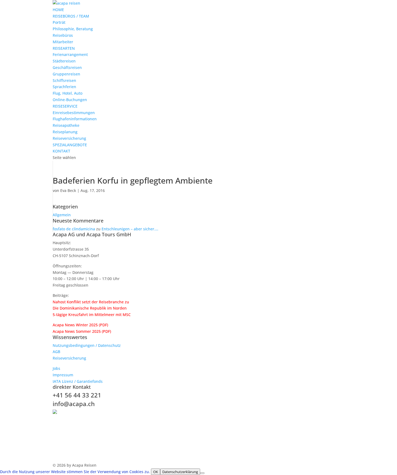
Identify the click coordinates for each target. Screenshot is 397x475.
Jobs (56, 368)
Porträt (59, 22)
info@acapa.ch (74, 404)
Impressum (63, 374)
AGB (56, 351)
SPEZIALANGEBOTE (70, 144)
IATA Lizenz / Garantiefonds (78, 381)
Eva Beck (68, 190)
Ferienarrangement (70, 54)
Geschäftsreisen (67, 67)
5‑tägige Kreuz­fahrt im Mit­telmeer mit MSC (92, 314)
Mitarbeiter (63, 41)
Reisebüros (63, 35)
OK (155, 471)
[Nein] (202, 473)
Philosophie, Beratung (73, 28)
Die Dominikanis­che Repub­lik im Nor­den (90, 308)
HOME (58, 9)
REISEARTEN (64, 48)
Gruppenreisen (66, 74)
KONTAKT (61, 151)
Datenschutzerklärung (180, 471)
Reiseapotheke (66, 125)
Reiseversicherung (69, 138)
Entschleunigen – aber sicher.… (130, 228)
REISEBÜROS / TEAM (71, 16)
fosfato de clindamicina (74, 228)
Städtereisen (64, 61)
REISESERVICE (65, 106)
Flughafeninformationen (75, 118)
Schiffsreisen (64, 80)
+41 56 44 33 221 (77, 395)
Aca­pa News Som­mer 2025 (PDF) (82, 331)
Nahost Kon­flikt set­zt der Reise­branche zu (91, 301)
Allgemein (62, 214)
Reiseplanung (65, 131)
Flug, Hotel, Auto (67, 93)
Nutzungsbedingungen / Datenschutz (87, 345)
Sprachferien (64, 86)
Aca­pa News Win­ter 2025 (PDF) (80, 324)
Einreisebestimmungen (74, 112)
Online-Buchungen (70, 99)
